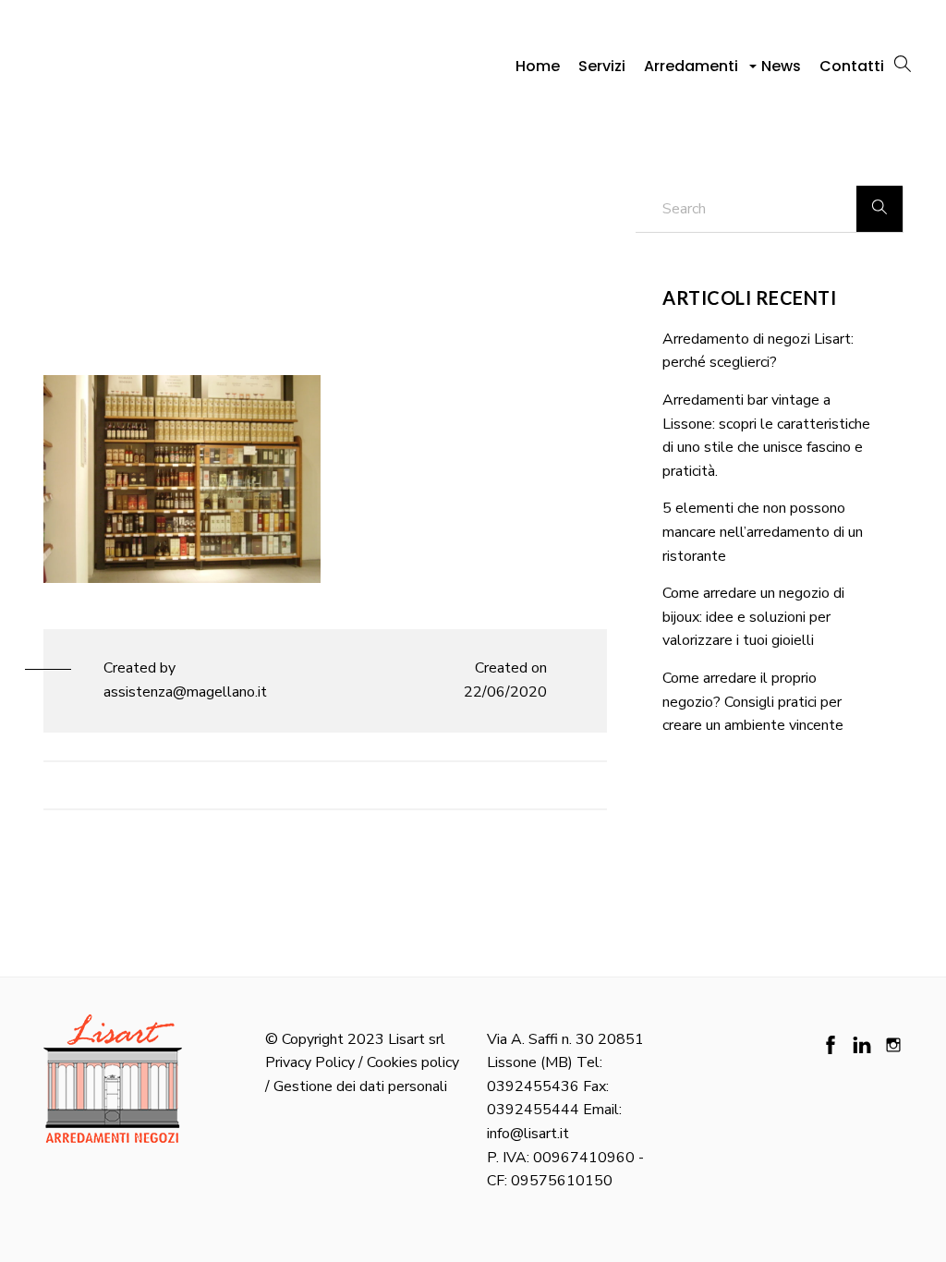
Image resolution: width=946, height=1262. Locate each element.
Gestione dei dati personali (360, 1086)
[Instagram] (893, 1045)
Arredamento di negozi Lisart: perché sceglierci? (758, 351)
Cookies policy (413, 1062)
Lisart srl (416, 1039)
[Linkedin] (862, 1045)
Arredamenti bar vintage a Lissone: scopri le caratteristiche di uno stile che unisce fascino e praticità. (766, 435)
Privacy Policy (310, 1062)
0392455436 (533, 1086)
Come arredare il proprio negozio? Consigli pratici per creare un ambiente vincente (752, 701)
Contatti (851, 66)
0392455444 (533, 1109)
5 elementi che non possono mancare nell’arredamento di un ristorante (762, 531)
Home (537, 66)
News (781, 66)
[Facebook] (830, 1045)
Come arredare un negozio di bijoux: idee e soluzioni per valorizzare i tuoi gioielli (753, 616)
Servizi (601, 66)
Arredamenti (693, 71)
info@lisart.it (528, 1133)
